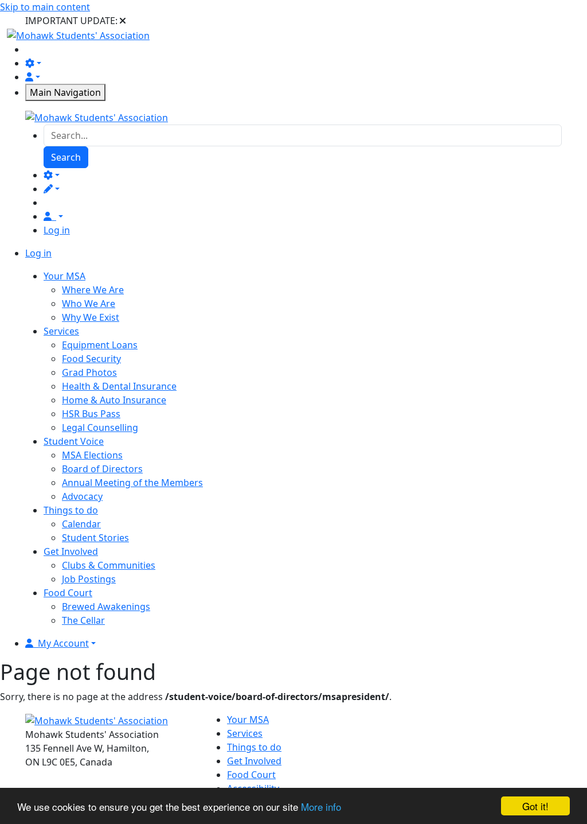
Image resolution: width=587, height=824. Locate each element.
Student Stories (95, 537)
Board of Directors (102, 468)
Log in (57, 230)
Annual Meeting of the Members (132, 482)
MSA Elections (92, 455)
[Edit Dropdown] (52, 188)
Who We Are (88, 303)
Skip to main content (45, 7)
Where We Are (93, 289)
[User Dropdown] (53, 216)
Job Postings (89, 579)
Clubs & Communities (108, 565)
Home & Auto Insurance (114, 400)
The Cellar (83, 620)
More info (321, 806)
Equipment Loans (100, 345)
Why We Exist (90, 317)
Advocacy (82, 496)
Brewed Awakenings (106, 606)
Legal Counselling (100, 427)
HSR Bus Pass (91, 413)
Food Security (91, 358)
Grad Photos (89, 372)
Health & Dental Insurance (119, 386)
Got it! (535, 806)
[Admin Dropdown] (52, 175)
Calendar (81, 524)
